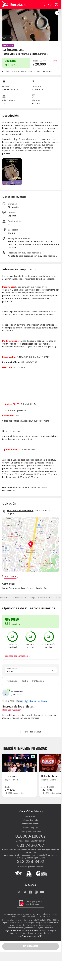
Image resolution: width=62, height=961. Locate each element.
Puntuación (38, 680)
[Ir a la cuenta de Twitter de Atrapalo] (25, 892)
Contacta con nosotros (30, 824)
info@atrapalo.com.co (33, 867)
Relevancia (12, 680)
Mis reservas (30, 816)
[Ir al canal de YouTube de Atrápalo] (42, 892)
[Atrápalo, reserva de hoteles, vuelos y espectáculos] (5, 4)
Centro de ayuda (30, 820)
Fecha (25, 680)
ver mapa (43, 53)
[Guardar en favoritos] (57, 13)
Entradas (3, 597)
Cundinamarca (21, 597)
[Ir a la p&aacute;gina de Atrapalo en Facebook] (30, 892)
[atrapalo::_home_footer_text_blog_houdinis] (19, 892)
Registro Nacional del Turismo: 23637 (22, 930)
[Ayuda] (50, 4)
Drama (58, 597)
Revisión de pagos (31, 827)
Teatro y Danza (46, 597)
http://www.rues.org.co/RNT (31, 936)
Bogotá (33, 597)
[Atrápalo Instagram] (36, 892)
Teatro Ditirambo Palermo (20, 510)
